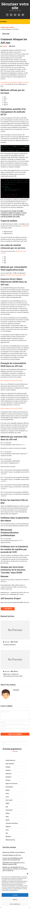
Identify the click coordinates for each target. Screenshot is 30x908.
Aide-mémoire (10, 763)
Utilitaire (8, 826)
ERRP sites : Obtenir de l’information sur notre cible (12, 675)
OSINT (7, 803)
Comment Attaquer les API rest (11, 855)
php (7, 806)
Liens (7, 793)
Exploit (8, 790)
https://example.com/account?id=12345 (11, 380)
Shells (7, 820)
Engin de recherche (11, 783)
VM (7, 833)
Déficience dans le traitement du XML (15, 275)
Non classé (5, 34)
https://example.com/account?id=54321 (11, 408)
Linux (7, 797)
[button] (27, 873)
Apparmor (9, 773)
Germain (4, 46)
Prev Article (8, 608)
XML (27, 226)
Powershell (9, 810)
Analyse (8, 767)
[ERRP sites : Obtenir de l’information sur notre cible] (15, 659)
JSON (23, 226)
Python (8, 813)
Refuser (15, 899)
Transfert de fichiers (12, 823)
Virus (7, 830)
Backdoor (8, 777)
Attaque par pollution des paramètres (13, 852)
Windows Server (10, 840)
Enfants (8, 780)
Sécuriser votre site (15, 5)
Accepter (15, 895)
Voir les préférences (15, 904)
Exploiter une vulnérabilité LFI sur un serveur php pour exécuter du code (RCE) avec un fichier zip (14, 869)
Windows (8, 836)
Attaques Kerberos (9, 644)
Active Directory (10, 760)
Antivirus (8, 770)
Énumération (9, 787)
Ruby (7, 816)
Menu (4, 21)
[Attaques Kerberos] (15, 629)
